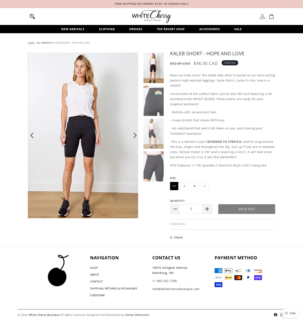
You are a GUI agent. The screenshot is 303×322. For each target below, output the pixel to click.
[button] (32, 16)
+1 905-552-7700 (164, 281)
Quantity (177, 201)
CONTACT (96, 281)
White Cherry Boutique (44, 315)
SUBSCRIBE (97, 295)
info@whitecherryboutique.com (176, 289)
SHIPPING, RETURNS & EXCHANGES (113, 288)
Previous (32, 135)
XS (175, 187)
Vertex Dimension (137, 315)
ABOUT (94, 274)
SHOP (94, 268)
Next (135, 135)
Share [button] (178, 237)
